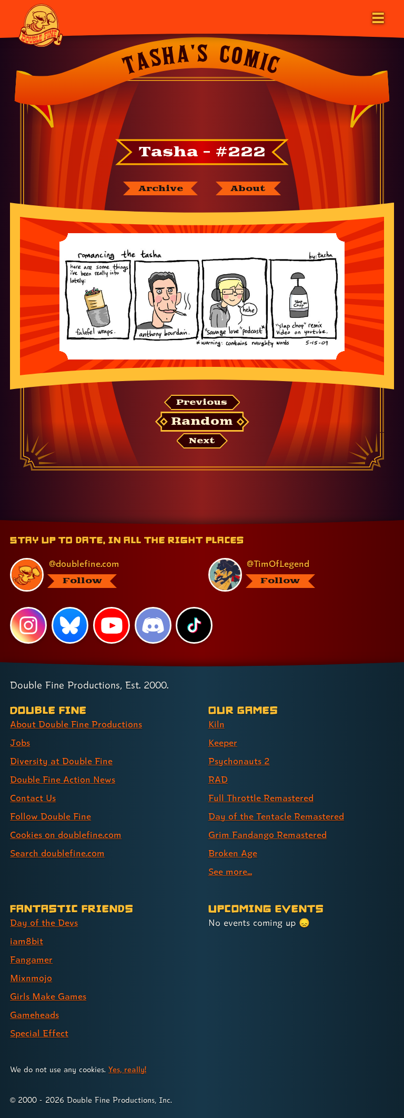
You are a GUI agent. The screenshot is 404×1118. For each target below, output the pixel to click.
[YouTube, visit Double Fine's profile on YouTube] (111, 625)
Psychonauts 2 (239, 760)
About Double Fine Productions (76, 724)
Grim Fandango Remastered (267, 834)
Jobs (20, 742)
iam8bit (26, 940)
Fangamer (31, 959)
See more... (230, 871)
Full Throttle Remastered (261, 797)
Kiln (216, 724)
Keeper (222, 742)
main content (250, 524)
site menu (192, 524)
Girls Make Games (48, 996)
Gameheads (34, 1014)
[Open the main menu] (377, 17)
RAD (218, 779)
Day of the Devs (44, 922)
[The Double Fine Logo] (40, 24)
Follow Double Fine (50, 816)
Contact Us (33, 797)
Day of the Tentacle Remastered (276, 816)
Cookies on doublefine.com (66, 834)
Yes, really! (127, 1069)
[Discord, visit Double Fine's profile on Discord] (153, 625)
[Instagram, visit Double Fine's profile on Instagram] (28, 625)
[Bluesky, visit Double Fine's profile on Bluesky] (70, 625)
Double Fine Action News (62, 779)
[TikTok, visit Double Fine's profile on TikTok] (194, 625)
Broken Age (232, 853)
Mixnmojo (31, 977)
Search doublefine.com (57, 853)
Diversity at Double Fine (61, 760)
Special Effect (39, 1033)
